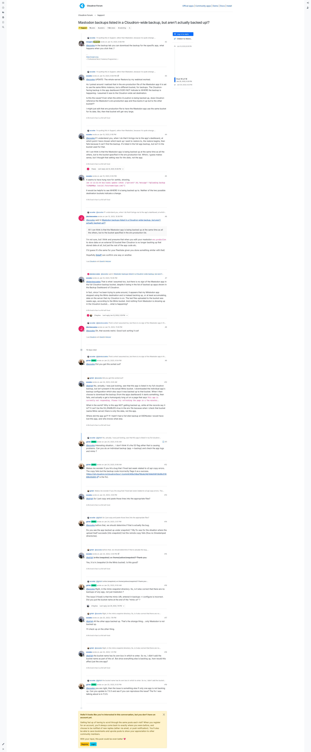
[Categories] (3, 3)
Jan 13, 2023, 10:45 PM (108, 278)
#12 (165, 465)
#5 (166, 176)
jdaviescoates (91, 216)
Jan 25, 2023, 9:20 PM (112, 685)
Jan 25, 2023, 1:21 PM (108, 652)
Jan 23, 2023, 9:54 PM (112, 360)
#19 (165, 685)
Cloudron (93, 261)
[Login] (308, 3)
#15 (165, 554)
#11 (166, 442)
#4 (166, 134)
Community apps (203, 6)
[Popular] (3, 17)
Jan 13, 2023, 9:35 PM (108, 176)
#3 (166, 76)
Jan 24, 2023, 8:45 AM (108, 382)
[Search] (3, 27)
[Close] (164, 714)
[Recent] (3, 8)
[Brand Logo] (82, 6)
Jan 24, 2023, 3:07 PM (112, 522)
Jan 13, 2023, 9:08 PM (108, 76)
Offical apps (188, 6)
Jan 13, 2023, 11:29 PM (113, 327)
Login (93, 744)
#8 (166, 327)
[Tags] (3, 13)
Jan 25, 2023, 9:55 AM (113, 585)
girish (88, 360)
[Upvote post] (161, 64)
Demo (215, 6)
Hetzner (108, 261)
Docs (222, 6)
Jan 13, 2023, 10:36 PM (114, 216)
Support (84, 28)
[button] (3, 744)
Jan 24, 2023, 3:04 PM (108, 495)
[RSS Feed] (130, 28)
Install (229, 6)
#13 (165, 495)
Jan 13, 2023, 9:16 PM (108, 134)
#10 (165, 382)
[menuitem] (308, 3)
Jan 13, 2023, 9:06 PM (116, 42)
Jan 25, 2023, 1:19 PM (108, 618)
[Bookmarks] (3, 22)
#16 (165, 585)
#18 (165, 652)
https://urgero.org (92, 57)
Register (84, 744)
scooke (92, 38)
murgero (89, 42)
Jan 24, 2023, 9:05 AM (113, 442)
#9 (166, 360)
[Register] (308, 8)
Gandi (102, 261)
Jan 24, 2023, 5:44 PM (108, 554)
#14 (165, 522)
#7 (166, 278)
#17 (165, 618)
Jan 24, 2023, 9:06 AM (113, 465)
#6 (166, 216)
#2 (166, 42)
